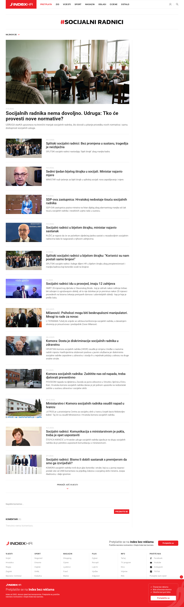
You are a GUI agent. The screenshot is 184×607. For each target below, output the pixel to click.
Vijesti (67, 4)
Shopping (67, 558)
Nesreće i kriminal (13, 576)
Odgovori (96, 576)
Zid (57, 4)
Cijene (113, 4)
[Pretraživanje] (176, 4)
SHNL (37, 571)
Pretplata (46, 4)
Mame (66, 576)
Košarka (38, 576)
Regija (8, 567)
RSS (122, 576)
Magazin (67, 554)
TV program (126, 562)
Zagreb (9, 571)
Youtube (157, 562)
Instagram (158, 567)
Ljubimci (67, 567)
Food (65, 571)
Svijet (8, 558)
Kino (123, 567)
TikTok (157, 571)
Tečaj (123, 558)
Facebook (158, 558)
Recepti (95, 562)
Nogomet (38, 558)
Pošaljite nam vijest (158, 576)
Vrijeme (124, 571)
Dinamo (37, 562)
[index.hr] (21, 4)
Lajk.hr (95, 567)
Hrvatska (10, 562)
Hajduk (37, 567)
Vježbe (95, 571)
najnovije (11, 35)
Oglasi (102, 4)
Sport (78, 4)
